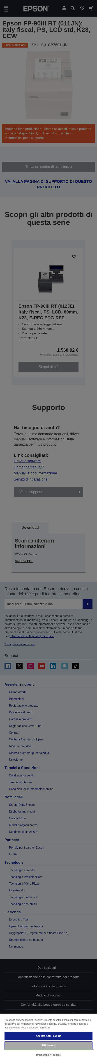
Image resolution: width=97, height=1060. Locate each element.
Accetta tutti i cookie (48, 1036)
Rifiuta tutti (48, 1045)
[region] (48, 1036)
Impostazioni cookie (48, 1054)
